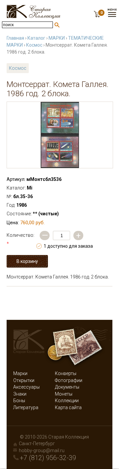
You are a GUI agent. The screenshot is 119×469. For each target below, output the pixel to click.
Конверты (65, 373)
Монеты (63, 394)
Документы (67, 387)
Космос (34, 45)
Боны (19, 400)
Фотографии (68, 380)
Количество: (20, 239)
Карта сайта (68, 407)
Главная (15, 38)
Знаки (19, 394)
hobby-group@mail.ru (41, 450)
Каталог (36, 38)
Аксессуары (26, 387)
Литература (25, 407)
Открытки (23, 380)
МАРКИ (57, 38)
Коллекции (67, 400)
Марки (20, 373)
